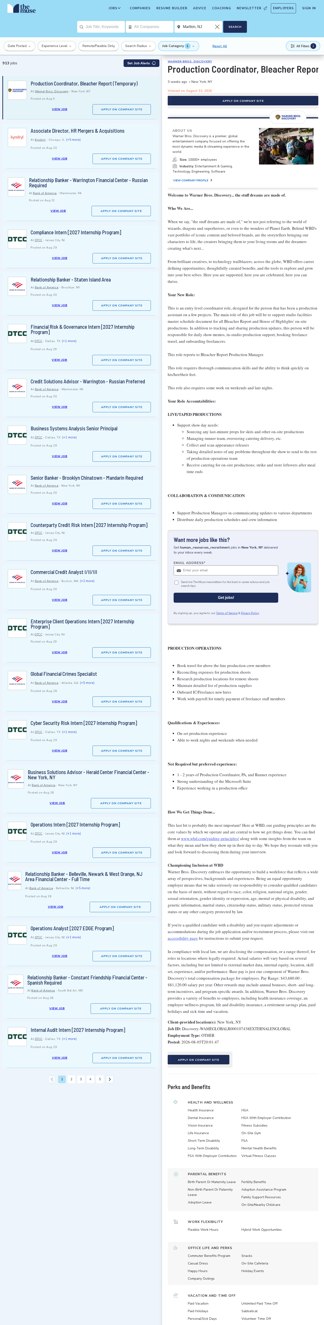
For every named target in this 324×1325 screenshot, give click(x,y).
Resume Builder (171, 8)
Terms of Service (226, 613)
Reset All (220, 46)
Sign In (309, 8)
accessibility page (183, 938)
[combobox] (105, 27)
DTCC (38, 240)
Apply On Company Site (121, 109)
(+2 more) (87, 581)
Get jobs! (226, 598)
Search (234, 27)
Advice (199, 8)
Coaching (221, 8)
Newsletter (249, 8)
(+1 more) (69, 341)
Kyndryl (40, 140)
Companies (140, 8)
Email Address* (190, 563)
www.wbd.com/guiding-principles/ (210, 838)
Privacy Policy (250, 613)
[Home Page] (21, 9)
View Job (59, 109)
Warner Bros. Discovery (52, 91)
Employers (283, 8)
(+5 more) (73, 139)
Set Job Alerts (138, 63)
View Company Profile (190, 180)
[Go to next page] (110, 1079)
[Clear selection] (217, 27)
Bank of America (45, 193)
